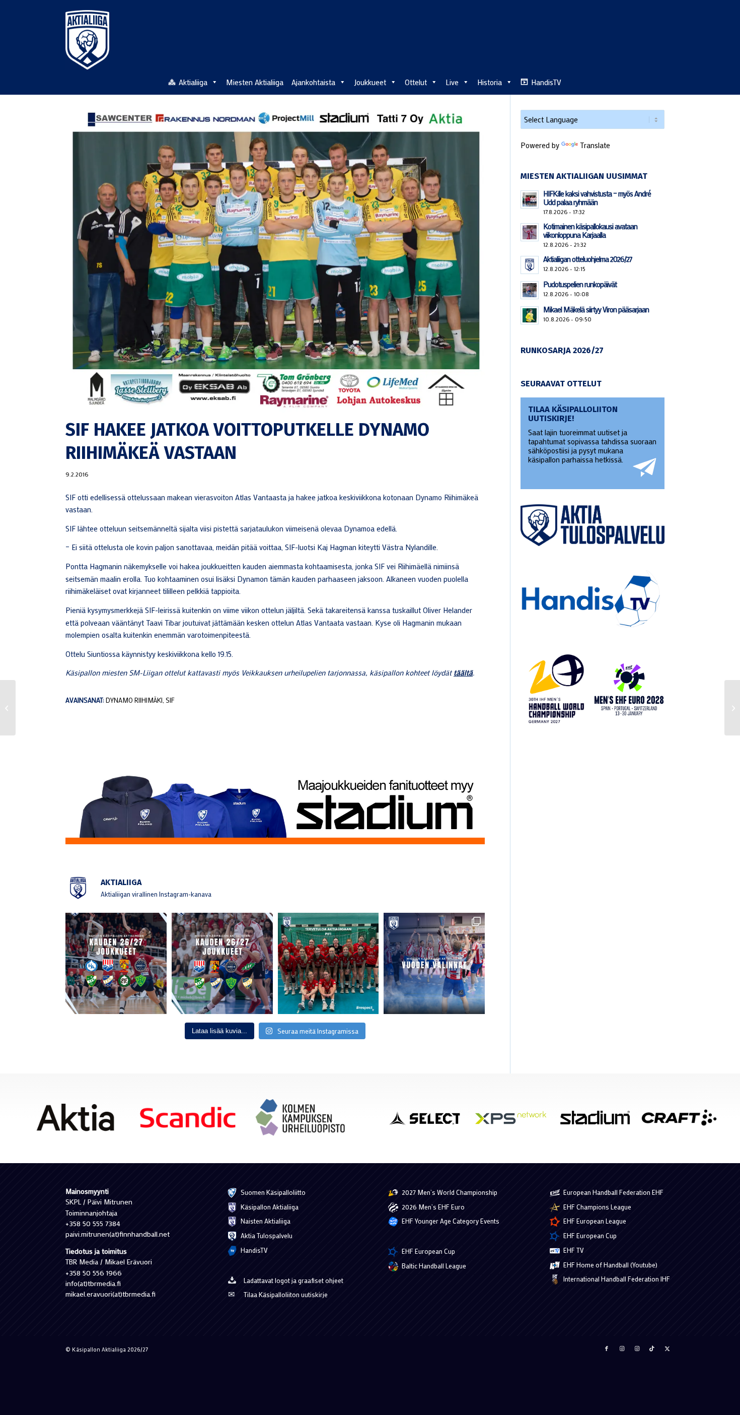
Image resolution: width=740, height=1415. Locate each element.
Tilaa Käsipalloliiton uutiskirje (286, 1294)
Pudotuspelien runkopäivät (580, 284)
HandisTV (546, 82)
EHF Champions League (596, 1206)
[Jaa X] (667, 1348)
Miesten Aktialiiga (254, 82)
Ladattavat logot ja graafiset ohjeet (293, 1280)
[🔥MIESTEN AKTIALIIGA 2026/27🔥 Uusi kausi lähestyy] (222, 963)
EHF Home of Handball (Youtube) (609, 1264)
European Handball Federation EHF (612, 1192)
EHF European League (594, 1221)
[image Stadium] (599, 1121)
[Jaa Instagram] (621, 1348)
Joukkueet (370, 82)
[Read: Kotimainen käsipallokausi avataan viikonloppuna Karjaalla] (530, 232)
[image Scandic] (191, 1121)
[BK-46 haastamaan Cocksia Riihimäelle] (8, 707)
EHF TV (573, 1250)
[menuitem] (669, 82)
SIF (170, 700)
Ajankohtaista (313, 82)
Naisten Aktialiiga (264, 1221)
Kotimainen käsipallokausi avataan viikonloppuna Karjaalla (590, 230)
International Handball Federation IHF (616, 1278)
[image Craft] (683, 1121)
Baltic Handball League (433, 1265)
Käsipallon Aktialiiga (269, 1206)
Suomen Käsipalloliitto (272, 1192)
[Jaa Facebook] (606, 1348)
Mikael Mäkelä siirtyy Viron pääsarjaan (596, 309)
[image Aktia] (79, 1121)
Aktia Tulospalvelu (265, 1235)
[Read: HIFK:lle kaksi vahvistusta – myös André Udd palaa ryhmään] (530, 199)
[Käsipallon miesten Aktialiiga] (87, 40)
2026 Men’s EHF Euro (432, 1206)
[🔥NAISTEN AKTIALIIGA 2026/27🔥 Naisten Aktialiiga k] (116, 963)
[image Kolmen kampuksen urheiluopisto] (304, 1121)
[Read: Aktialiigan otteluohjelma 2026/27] (530, 265)
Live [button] (452, 82)
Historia (489, 82)
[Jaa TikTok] (651, 1348)
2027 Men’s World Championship (448, 1192)
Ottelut (416, 82)
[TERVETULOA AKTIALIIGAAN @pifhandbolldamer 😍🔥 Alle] (328, 963)
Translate (595, 145)
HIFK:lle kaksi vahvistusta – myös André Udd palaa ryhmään (597, 197)
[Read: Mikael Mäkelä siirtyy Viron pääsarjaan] (530, 315)
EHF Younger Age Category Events (449, 1221)
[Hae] (669, 80)
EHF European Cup (427, 1251)
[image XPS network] (514, 1121)
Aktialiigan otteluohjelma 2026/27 (587, 259)
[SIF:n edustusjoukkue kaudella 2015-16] (275, 261)
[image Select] (430, 1121)
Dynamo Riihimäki (134, 700)
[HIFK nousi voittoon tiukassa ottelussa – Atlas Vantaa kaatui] (732, 707)
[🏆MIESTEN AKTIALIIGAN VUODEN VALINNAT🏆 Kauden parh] (434, 963)
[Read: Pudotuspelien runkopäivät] (530, 290)
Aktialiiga (193, 82)
